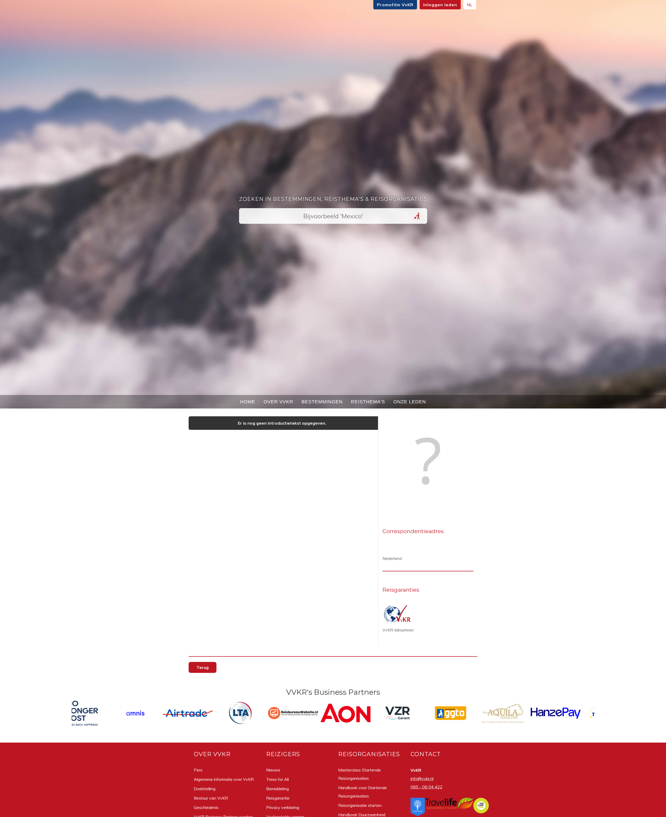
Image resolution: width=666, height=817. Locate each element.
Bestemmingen (322, 401)
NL (469, 4)
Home (247, 401)
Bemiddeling (277, 788)
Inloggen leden (440, 4)
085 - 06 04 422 (427, 786)
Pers (198, 770)
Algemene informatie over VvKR (224, 779)
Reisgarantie (278, 798)
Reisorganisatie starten (360, 805)
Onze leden (409, 401)
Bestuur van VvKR (211, 798)
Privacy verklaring (282, 807)
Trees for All (277, 779)
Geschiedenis (206, 807)
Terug (202, 667)
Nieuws (273, 770)
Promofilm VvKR (395, 4)
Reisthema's (368, 401)
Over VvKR (278, 401)
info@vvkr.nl (422, 778)
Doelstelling (204, 788)
